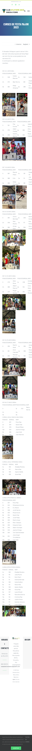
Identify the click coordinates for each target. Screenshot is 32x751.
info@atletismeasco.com (16, 1)
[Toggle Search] (24, 11)
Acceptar (16, 748)
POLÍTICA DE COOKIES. (27, 739)
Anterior (19, 44)
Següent (25, 44)
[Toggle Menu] (28, 11)
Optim (14, 679)
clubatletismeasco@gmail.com (4, 666)
